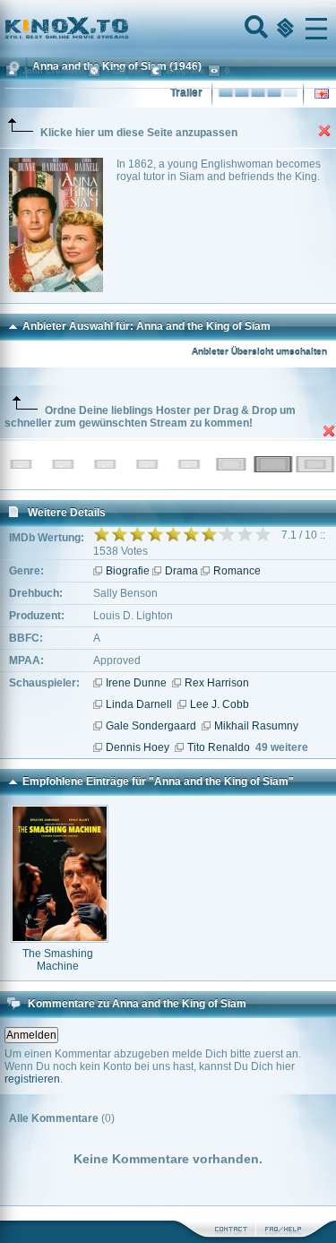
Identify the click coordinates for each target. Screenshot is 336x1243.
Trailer (186, 93)
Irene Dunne (136, 683)
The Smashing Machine (57, 959)
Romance (237, 571)
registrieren (32, 1079)
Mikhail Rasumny (256, 726)
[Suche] (254, 28)
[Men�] (316, 28)
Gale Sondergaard (151, 726)
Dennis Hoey (137, 747)
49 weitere (281, 747)
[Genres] (283, 28)
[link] (168, 28)
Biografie (128, 571)
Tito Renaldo (218, 747)
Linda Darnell (139, 704)
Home (127, 28)
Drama (181, 571)
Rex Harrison (217, 683)
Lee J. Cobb (219, 704)
